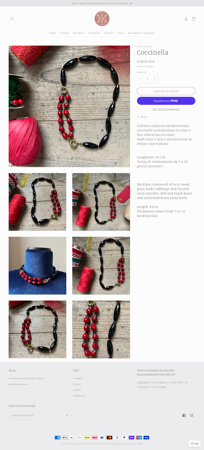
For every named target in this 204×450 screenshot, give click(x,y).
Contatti (78, 378)
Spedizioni (79, 395)
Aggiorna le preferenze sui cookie (128, 444)
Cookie (77, 389)
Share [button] (144, 116)
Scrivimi (142, 382)
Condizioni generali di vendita (26, 378)
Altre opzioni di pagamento (166, 109)
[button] (12, 19)
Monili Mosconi (73, 444)
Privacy (77, 384)
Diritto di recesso (18, 384)
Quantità (141, 72)
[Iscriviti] (66, 415)
